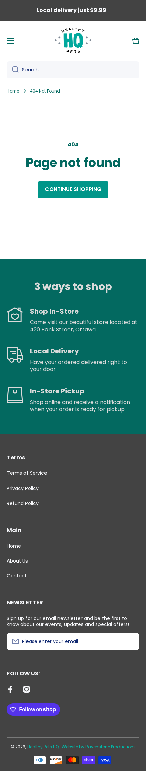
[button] (135, 40)
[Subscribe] (130, 641)
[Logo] (73, 41)
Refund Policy (23, 503)
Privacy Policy (23, 488)
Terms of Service (27, 473)
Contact (17, 575)
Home (13, 91)
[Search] (13, 69)
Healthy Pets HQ (43, 747)
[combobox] (73, 69)
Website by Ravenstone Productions (99, 747)
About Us (17, 560)
